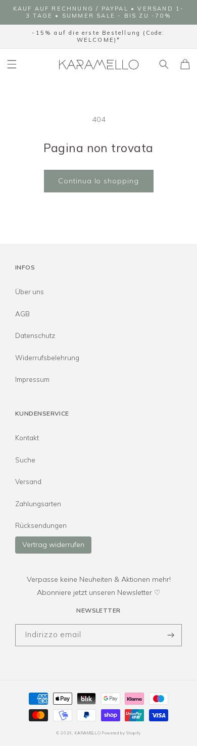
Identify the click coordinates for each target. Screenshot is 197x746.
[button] (12, 64)
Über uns (29, 292)
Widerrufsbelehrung (47, 358)
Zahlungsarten (38, 504)
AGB (22, 314)
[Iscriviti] (170, 635)
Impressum (32, 379)
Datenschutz (35, 335)
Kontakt (27, 438)
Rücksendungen (41, 525)
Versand (28, 482)
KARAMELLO (88, 732)
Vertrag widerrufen (53, 544)
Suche (25, 460)
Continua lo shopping (98, 180)
